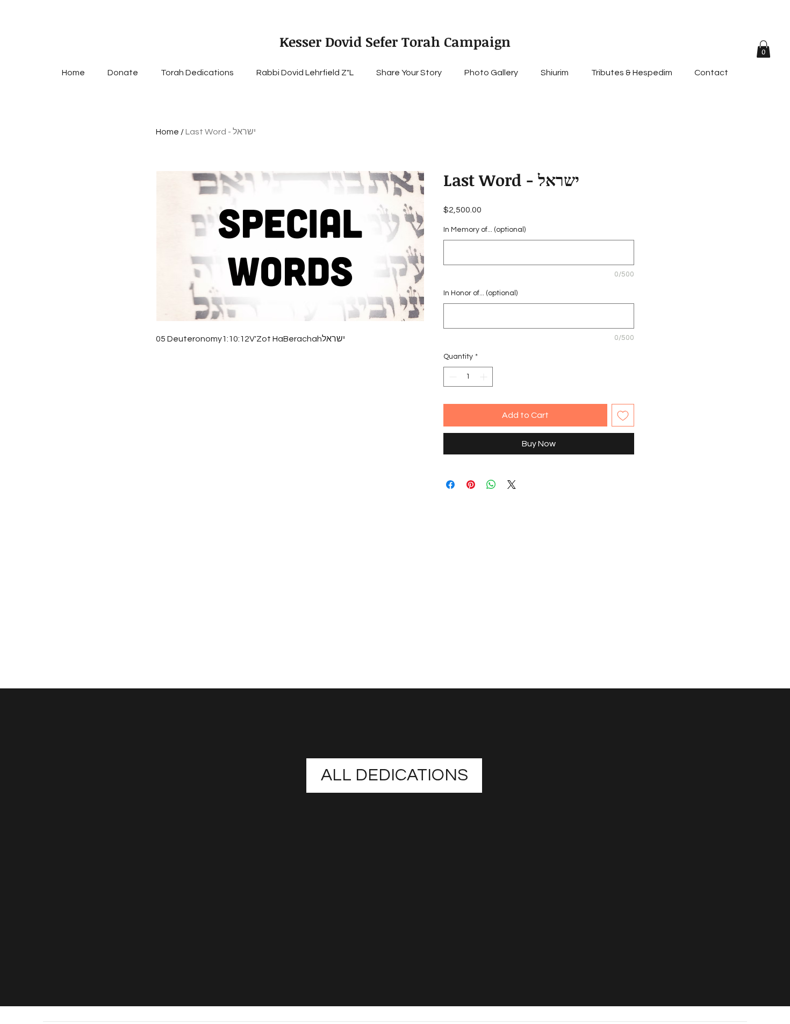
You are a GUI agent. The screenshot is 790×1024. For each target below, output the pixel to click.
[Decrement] (451, 376)
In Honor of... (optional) (480, 293)
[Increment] (484, 376)
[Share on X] (511, 484)
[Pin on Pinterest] (470, 484)
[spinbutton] (468, 376)
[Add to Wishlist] (623, 415)
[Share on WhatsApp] (491, 484)
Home (167, 131)
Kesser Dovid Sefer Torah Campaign (395, 41)
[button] (763, 49)
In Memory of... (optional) (484, 229)
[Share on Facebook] (450, 484)
